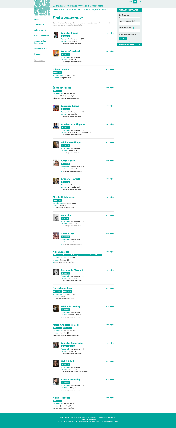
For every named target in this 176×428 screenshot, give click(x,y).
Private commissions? (128, 34)
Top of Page (114, 421)
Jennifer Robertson (72, 343)
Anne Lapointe (61, 252)
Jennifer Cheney (70, 33)
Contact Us (98, 421)
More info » (110, 33)
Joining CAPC (40, 30)
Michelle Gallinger (71, 143)
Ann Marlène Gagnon (73, 124)
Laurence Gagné (70, 106)
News (36, 19)
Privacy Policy (106, 421)
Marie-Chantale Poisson (66, 325)
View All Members (126, 44)
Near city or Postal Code (127, 21)
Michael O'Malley (70, 307)
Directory (38, 54)
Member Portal (40, 48)
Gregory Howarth (70, 179)
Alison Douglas (61, 70)
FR (140, 2)
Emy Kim (66, 215)
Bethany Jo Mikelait (72, 270)
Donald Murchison (63, 288)
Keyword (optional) (125, 28)
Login (130, 2)
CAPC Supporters (41, 36)
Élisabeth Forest (62, 88)
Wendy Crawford (70, 51)
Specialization (124, 15)
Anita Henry (68, 161)
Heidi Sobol (67, 361)
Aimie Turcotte (61, 398)
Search (123, 39)
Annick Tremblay (70, 380)
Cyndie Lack (68, 234)
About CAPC (39, 25)
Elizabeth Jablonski (64, 197)
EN (135, 2)
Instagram (92, 419)
